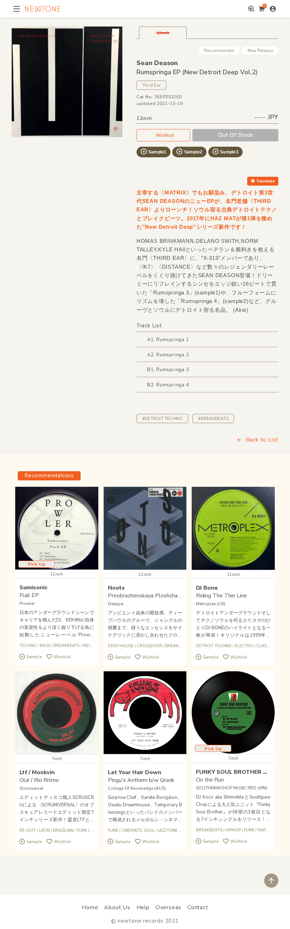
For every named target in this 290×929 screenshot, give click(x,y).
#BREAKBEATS (213, 418)
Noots (116, 588)
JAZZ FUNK (168, 830)
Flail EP (29, 595)
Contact (197, 907)
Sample (34, 657)
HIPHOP (233, 830)
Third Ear (151, 85)
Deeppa (115, 604)
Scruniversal (31, 788)
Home (90, 907)
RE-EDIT (27, 830)
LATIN (44, 830)
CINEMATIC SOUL (138, 830)
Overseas (168, 907)
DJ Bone (207, 588)
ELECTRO (244, 646)
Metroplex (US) (210, 604)
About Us (117, 907)
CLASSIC (264, 646)
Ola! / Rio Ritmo (39, 780)
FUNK (82, 830)
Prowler (27, 603)
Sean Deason (157, 63)
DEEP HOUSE (121, 646)
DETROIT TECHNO (214, 646)
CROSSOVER (149, 646)
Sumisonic (33, 587)
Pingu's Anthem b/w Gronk (141, 780)
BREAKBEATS (66, 645)
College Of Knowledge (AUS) (137, 788)
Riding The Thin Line (221, 596)
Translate (265, 181)
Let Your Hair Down (134, 772)
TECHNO (27, 645)
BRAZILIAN (63, 830)
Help (143, 907)
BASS (45, 645)
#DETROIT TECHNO (162, 418)
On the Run (210, 780)
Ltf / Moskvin (37, 772)
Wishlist (165, 135)
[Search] (251, 8)
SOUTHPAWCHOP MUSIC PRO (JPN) (231, 788)
